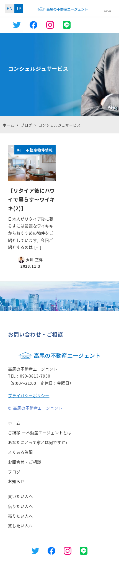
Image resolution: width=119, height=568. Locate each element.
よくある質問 (20, 452)
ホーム (14, 423)
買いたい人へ (20, 496)
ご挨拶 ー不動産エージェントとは (39, 432)
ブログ (14, 471)
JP (19, 8)
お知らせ (16, 481)
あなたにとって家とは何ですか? (38, 442)
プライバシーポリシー (29, 395)
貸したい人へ (20, 525)
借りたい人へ (20, 506)
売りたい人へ (20, 516)
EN (10, 8)
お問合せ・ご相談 (24, 462)
